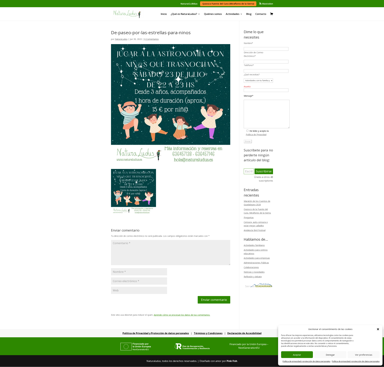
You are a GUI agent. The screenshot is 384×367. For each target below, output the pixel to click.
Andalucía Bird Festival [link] (255, 230)
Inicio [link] (164, 14)
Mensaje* (248, 95)
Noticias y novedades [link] (254, 272)
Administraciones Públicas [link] (256, 262)
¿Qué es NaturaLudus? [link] (184, 14)
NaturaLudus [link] (121, 39)
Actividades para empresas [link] (257, 258)
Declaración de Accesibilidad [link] (244, 333)
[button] (378, 329)
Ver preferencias (363, 354)
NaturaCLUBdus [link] (189, 3)
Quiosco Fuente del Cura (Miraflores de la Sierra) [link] (228, 3)
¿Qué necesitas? (252, 74)
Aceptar (297, 354)
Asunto (247, 86)
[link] (266, 4)
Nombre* (248, 43)
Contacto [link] (260, 14)
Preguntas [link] (249, 217)
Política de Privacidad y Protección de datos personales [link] (156, 333)
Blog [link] (248, 14)
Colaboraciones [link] (251, 267)
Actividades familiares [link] (254, 245)
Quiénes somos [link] (213, 14)
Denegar (330, 354)
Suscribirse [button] (264, 171)
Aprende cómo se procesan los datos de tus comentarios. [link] (182, 314)
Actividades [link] (232, 14)
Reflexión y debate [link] (253, 276)
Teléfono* (249, 65)
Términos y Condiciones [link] (208, 333)
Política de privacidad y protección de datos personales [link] (306, 361)
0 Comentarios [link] (151, 39)
